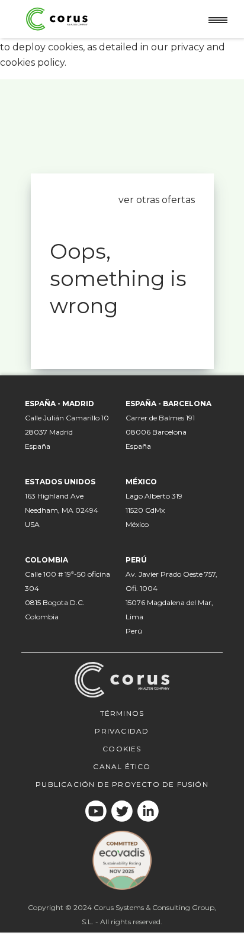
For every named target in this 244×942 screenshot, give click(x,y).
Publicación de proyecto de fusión (122, 784)
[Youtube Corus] (96, 811)
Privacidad (122, 730)
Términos (122, 713)
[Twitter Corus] (122, 811)
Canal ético (121, 766)
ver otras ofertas (156, 199)
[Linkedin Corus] (148, 811)
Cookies (121, 748)
